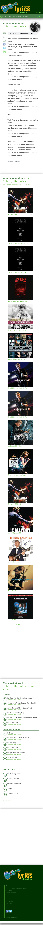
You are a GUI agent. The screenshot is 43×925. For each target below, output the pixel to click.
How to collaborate (11, 892)
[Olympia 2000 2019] (21, 200)
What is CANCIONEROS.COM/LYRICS (16, 888)
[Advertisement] (21, 652)
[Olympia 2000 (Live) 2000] (21, 488)
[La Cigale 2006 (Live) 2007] (21, 430)
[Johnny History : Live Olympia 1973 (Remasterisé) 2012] (21, 314)
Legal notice (10, 899)
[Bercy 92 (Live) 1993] (21, 575)
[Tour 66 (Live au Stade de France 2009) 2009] (21, 372)
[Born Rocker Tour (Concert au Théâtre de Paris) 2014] (21, 285)
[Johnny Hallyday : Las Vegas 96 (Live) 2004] (21, 459)
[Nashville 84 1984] (21, 604)
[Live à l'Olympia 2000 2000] (21, 517)
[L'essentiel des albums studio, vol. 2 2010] (21, 343)
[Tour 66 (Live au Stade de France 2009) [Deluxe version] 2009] (21, 401)
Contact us (9, 890)
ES (37, 12)
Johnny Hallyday (14, 26)
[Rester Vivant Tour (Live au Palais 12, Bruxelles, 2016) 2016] (21, 227)
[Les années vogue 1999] (21, 546)
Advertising (9, 903)
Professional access (12, 917)
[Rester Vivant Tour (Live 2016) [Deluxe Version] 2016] (21, 256)
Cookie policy (10, 901)
